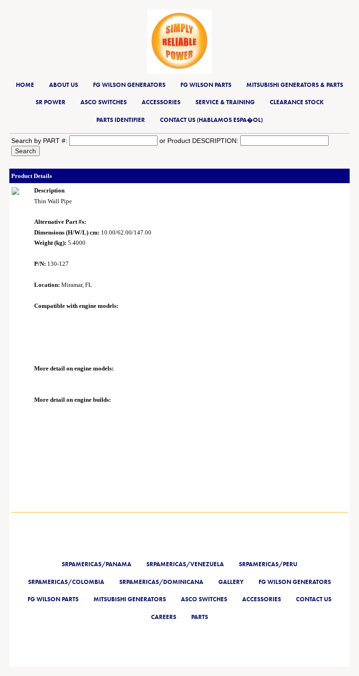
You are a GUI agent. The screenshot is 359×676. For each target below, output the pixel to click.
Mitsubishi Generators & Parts (294, 84)
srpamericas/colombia (66, 581)
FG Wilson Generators (129, 84)
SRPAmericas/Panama (96, 564)
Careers (163, 616)
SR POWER (50, 102)
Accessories (161, 102)
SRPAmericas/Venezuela (185, 564)
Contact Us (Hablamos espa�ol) (211, 119)
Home (25, 84)
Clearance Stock (297, 102)
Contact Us (313, 599)
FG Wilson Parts (205, 84)
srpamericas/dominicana (161, 581)
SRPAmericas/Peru (268, 564)
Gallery (231, 581)
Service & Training (225, 102)
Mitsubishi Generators (129, 599)
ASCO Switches (103, 102)
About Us (63, 84)
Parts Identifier (120, 119)
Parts (199, 616)
